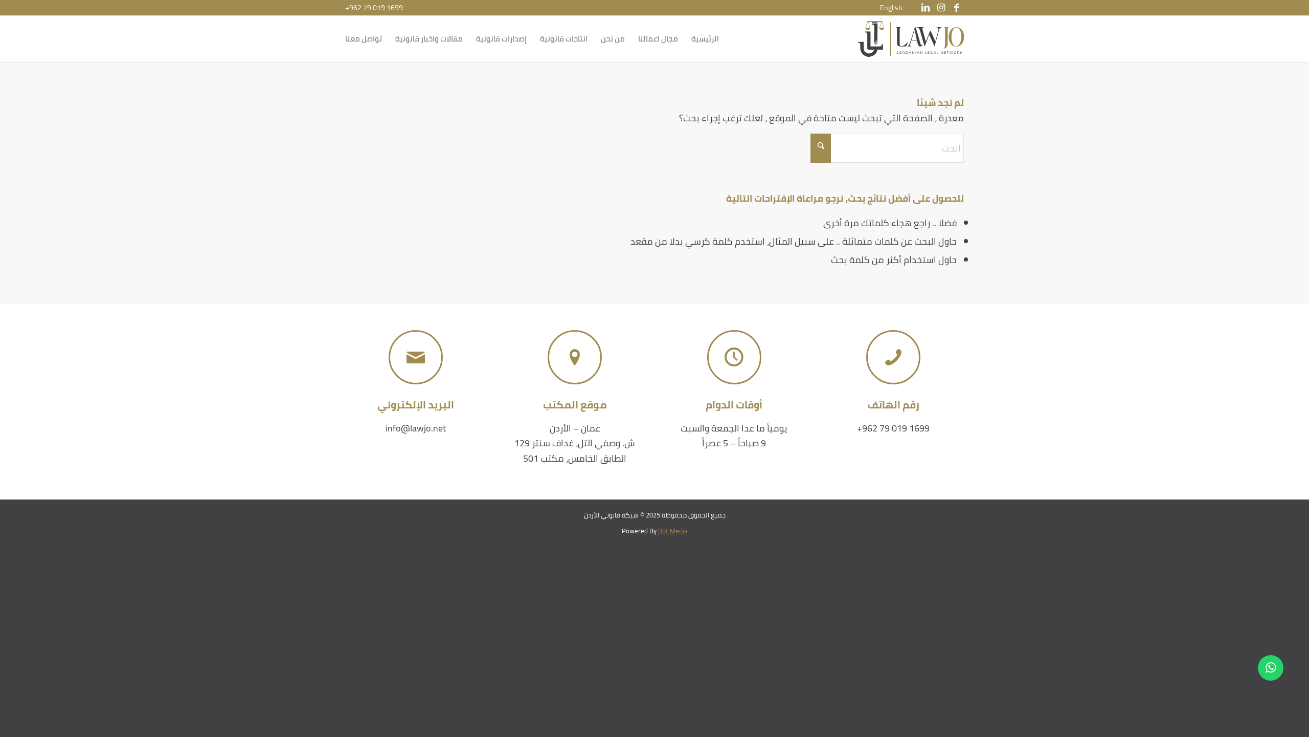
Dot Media (673, 531)
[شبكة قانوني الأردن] (911, 39)
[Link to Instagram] (941, 7)
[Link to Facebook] (956, 7)
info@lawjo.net (416, 428)
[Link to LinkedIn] (925, 7)
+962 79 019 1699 (374, 7)
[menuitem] (891, 8)
